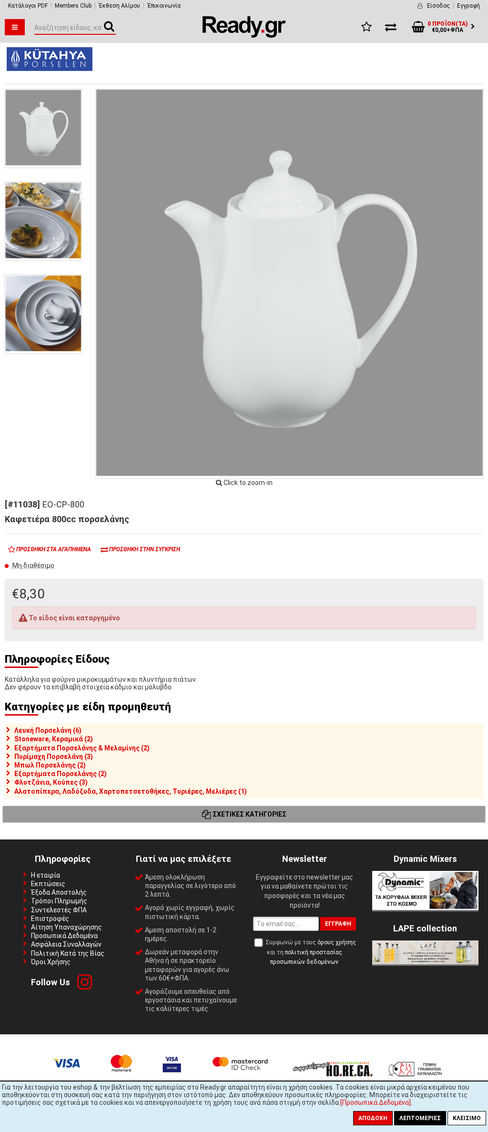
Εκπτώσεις (48, 884)
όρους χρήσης (336, 942)
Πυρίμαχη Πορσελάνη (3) (53, 756)
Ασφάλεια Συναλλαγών (66, 944)
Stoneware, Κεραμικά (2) (53, 739)
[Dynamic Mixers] (425, 907)
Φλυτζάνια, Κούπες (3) (51, 782)
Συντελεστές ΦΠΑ (59, 910)
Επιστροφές (50, 918)
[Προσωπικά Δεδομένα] (375, 1102)
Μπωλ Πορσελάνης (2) (50, 765)
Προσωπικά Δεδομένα (64, 936)
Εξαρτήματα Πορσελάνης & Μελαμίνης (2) (82, 748)
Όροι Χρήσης (51, 962)
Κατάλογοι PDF (28, 5)
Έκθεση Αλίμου (119, 5)
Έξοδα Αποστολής (59, 892)
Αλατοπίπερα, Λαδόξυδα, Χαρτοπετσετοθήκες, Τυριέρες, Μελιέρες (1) (130, 791)
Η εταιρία (45, 875)
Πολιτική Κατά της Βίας (67, 953)
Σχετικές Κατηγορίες (248, 814)
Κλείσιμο (467, 1118)
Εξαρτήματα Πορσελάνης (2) (60, 774)
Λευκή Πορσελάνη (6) (47, 730)
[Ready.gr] (244, 35)
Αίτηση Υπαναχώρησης (66, 927)
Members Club (73, 5)
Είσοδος (438, 5)
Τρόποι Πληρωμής (59, 901)
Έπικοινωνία (164, 5)
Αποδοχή (372, 1118)
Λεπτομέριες (420, 1118)
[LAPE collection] (425, 962)
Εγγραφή (468, 5)
